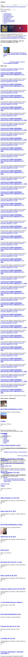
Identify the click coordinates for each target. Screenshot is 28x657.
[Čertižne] (14, 416)
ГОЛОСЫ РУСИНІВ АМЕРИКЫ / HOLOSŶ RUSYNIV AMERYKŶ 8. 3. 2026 (14, 370)
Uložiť (2, 483)
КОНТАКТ (9, 21)
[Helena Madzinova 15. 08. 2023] (14, 492)
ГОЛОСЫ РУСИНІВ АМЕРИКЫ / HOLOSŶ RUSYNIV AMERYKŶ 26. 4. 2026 (12, 293)
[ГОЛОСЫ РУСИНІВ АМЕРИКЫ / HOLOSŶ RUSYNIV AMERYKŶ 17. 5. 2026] (14, 255)
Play (25, 35)
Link (24, 38)
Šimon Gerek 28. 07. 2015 (8, 511)
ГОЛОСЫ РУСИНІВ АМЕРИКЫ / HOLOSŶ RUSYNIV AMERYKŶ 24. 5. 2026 (12, 249)
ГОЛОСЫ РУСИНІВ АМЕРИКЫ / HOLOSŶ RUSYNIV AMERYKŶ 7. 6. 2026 (14, 227)
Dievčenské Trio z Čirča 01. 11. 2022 (11, 562)
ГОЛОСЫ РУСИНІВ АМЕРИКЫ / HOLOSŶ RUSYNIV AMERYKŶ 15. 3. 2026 (12, 360)
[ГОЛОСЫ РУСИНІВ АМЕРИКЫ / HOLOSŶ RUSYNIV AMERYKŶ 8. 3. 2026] (14, 366)
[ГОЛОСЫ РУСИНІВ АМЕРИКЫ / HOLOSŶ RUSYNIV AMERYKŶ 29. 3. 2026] (14, 332)
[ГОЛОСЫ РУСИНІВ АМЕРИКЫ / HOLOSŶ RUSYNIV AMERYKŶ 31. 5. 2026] (14, 232)
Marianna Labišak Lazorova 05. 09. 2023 (13, 589)
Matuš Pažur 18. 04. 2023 (8, 536)
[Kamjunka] (14, 428)
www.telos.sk (24, 455)
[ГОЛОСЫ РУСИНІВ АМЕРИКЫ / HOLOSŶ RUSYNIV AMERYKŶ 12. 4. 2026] (14, 311)
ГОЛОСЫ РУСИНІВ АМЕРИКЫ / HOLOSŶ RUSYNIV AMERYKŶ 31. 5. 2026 (12, 237)
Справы (7, 15)
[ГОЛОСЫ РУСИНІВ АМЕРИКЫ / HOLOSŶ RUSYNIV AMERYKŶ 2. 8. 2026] (14, 134)
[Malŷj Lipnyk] (14, 544)
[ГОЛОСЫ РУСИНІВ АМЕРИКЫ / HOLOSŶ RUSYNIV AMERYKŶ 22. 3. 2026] (14, 343)
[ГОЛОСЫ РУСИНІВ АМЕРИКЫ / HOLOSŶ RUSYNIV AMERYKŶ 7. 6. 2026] (14, 223)
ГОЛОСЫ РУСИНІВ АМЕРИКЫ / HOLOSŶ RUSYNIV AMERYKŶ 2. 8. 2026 (14, 139)
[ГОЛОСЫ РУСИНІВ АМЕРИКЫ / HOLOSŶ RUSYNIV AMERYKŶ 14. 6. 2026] (14, 211)
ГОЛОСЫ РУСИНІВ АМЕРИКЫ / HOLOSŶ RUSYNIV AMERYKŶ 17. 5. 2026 (12, 260)
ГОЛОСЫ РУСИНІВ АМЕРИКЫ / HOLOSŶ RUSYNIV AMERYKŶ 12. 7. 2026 (12, 172)
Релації (7, 17)
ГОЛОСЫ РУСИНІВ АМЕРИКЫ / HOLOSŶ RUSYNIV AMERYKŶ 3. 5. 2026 (14, 282)
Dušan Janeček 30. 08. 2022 (9, 575)
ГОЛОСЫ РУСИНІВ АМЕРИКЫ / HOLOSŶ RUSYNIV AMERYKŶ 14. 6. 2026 (12, 216)
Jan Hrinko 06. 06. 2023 (8, 638)
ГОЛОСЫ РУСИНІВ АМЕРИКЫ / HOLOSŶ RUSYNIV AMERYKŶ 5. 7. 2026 (14, 183)
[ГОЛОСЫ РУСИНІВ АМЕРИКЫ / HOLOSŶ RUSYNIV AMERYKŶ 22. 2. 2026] (14, 386)
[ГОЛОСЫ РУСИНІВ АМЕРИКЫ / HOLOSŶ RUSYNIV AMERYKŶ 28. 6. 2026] (14, 188)
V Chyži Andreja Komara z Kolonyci (11, 602)
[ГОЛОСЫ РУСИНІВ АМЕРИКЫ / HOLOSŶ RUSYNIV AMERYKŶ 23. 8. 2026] (14, 69)
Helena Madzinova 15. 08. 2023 (10, 498)
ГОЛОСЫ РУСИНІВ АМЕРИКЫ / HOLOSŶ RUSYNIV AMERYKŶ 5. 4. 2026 (14, 326)
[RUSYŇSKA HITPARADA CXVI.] (14, 609)
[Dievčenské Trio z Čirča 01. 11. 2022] (14, 557)
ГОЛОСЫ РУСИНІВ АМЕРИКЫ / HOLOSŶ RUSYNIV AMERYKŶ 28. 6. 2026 (12, 193)
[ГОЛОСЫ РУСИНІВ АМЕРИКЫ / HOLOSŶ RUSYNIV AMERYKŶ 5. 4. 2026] (14, 322)
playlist (5, 22)
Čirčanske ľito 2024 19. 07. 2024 (10, 626)
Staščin (3, 486)
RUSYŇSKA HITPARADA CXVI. (11, 614)
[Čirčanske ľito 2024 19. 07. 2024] (14, 621)
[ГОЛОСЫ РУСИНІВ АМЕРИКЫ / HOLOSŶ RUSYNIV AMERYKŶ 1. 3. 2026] (14, 376)
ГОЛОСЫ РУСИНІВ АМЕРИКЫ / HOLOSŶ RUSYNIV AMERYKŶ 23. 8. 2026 (12, 74)
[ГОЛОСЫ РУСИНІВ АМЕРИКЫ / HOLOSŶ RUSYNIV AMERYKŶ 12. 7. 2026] (14, 167)
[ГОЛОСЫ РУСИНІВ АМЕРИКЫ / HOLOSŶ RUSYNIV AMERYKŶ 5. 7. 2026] (14, 179)
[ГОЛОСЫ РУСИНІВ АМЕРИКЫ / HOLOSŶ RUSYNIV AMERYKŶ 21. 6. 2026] (14, 200)
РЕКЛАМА (9, 20)
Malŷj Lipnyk (5, 550)
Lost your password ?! (21, 6)
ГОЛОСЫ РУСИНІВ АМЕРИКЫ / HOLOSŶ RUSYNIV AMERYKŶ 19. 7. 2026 (12, 161)
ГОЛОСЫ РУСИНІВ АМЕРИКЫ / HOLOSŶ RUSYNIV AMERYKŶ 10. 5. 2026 (12, 272)
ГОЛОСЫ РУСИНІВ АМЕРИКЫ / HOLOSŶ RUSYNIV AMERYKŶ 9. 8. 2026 (14, 119)
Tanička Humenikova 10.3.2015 (10, 472)
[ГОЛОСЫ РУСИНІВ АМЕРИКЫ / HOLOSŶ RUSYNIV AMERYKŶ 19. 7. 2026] (14, 156)
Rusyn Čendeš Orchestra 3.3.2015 (11, 445)
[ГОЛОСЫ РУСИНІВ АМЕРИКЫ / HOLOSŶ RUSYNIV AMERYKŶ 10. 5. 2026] (14, 267)
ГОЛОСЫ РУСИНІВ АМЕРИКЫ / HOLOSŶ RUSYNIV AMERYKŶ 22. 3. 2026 (12, 348)
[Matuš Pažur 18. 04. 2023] (14, 531)
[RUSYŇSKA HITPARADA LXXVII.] (14, 404)
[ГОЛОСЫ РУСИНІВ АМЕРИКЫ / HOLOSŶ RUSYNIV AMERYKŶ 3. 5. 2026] (14, 278)
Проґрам (8, 16)
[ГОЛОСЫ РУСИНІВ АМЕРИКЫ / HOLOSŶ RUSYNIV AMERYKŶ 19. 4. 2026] (14, 299)
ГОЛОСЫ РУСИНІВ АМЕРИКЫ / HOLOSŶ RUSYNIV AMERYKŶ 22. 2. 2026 (12, 391)
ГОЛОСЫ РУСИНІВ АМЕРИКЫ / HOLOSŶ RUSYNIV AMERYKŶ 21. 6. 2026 (12, 205)
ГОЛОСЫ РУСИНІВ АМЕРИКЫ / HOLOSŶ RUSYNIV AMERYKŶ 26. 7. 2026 (12, 149)
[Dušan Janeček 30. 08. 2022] (14, 570)
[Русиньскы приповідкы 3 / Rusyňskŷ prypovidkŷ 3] (14, 646)
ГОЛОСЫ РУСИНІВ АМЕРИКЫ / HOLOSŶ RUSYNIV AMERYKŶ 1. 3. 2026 (14, 380)
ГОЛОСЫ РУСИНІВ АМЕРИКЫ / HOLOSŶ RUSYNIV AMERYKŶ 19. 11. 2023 (12, 37)
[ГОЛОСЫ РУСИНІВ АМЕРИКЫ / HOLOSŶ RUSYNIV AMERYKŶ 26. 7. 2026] (14, 144)
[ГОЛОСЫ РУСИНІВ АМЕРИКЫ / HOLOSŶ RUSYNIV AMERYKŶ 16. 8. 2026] (14, 92)
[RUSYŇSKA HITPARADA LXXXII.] (14, 519)
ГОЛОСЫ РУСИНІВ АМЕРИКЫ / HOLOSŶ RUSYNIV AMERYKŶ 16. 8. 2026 (12, 97)
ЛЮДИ (6, 19)
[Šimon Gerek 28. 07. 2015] (14, 506)
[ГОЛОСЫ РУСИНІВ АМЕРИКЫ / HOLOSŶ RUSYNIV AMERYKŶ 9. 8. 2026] (14, 115)
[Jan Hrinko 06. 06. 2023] (14, 633)
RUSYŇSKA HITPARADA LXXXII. (11, 524)
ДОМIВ (7, 13)
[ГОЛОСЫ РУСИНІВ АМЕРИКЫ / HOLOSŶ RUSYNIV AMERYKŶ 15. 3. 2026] (14, 355)
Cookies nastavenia (22, 452)
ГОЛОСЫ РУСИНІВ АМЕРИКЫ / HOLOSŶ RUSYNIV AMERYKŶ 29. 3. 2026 (12, 337)
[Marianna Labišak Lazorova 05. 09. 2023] (14, 583)
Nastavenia (3, 465)
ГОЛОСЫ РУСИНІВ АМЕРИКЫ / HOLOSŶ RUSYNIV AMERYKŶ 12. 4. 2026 (12, 316)
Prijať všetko (9, 465)
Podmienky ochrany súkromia (10, 452)
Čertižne (3, 421)
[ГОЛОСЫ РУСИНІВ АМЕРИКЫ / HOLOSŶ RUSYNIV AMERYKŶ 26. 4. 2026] (14, 288)
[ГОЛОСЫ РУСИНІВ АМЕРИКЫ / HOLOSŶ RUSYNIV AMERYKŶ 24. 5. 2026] (14, 244)
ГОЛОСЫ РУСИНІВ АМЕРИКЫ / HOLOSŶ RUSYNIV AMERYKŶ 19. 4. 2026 (12, 304)
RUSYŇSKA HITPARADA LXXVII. (11, 409)
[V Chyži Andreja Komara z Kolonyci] (14, 597)
